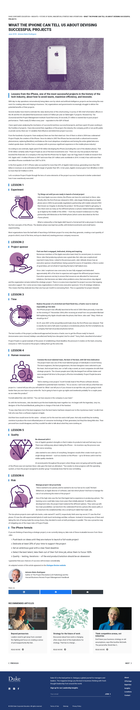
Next (127, 663)
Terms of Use (54, 706)
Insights (34, 16)
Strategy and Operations (72, 16)
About (126, 677)
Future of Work (46, 16)
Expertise (127, 685)
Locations (128, 692)
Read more (15, 650)
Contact (127, 695)
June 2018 (12, 34)
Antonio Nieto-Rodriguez (27, 34)
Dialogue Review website (56, 565)
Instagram (14, 689)
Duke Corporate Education (19, 16)
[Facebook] (55, 592)
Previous (14, 663)
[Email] (87, 592)
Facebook (19, 689)
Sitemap (65, 706)
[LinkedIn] (24, 592)
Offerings (128, 681)
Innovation (57, 16)
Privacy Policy (77, 706)
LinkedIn (9, 689)
